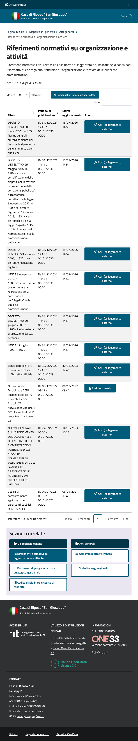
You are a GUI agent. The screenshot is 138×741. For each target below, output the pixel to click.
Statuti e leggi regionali (93, 568)
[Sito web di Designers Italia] (27, 634)
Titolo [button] (11, 115)
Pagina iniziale (15, 32)
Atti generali (67, 32)
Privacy (13, 734)
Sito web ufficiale (17, 4)
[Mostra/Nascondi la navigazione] (7, 16)
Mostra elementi (24, 95)
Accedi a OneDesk (67, 734)
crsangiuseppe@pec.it (30, 716)
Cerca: (96, 102)
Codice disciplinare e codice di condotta (34, 584)
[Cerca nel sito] (130, 16)
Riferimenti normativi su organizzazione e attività (32, 556)
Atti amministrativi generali (95, 554)
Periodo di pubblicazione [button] (46, 113)
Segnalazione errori (37, 734)
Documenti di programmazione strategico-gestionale (34, 570)
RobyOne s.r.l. (100, 652)
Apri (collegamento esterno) (109, 126)
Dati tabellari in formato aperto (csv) (76, 95)
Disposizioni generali (42, 32)
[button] (129, 4)
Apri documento (101, 388)
